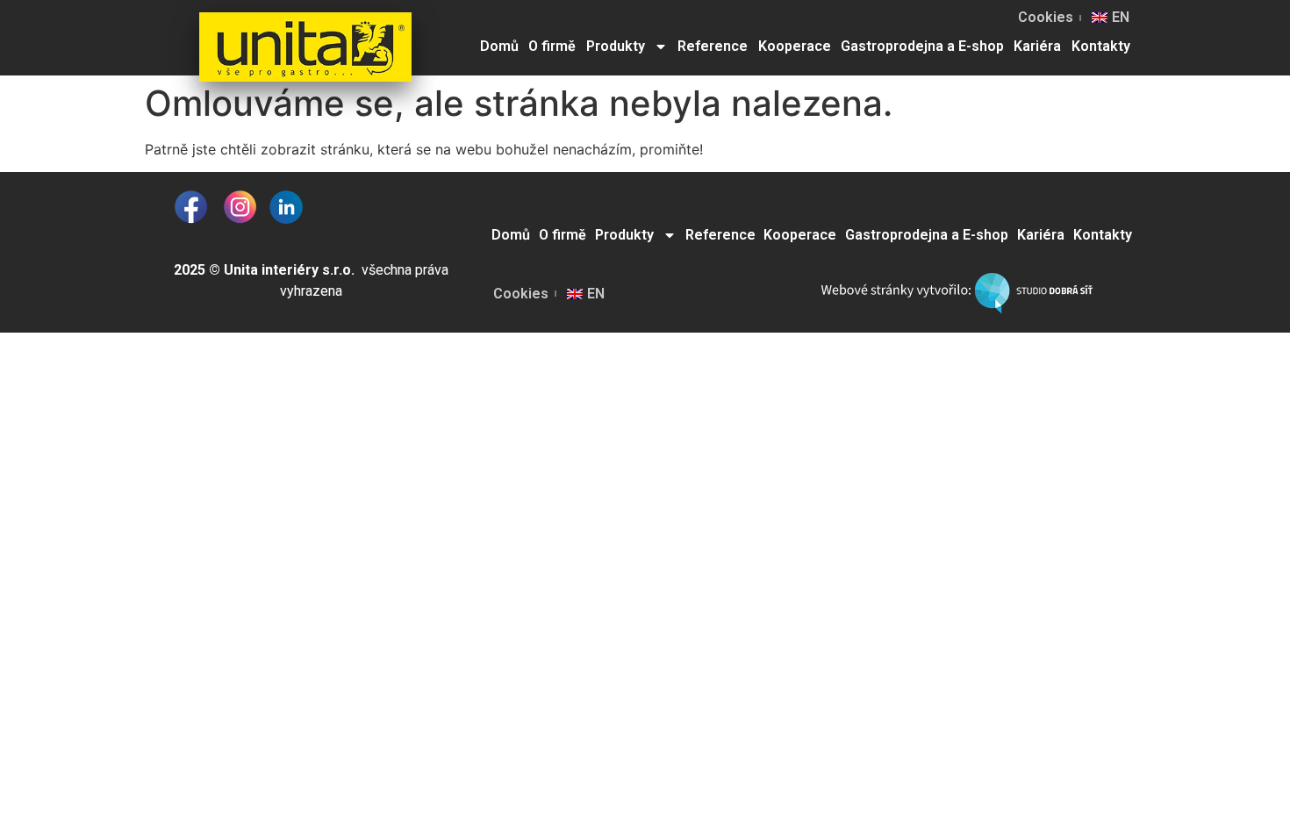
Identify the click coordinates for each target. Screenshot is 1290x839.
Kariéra (1037, 46)
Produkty (615, 46)
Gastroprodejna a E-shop (922, 46)
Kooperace (794, 46)
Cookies (1045, 17)
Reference (712, 46)
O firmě (552, 46)
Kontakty (1100, 46)
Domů (499, 46)
